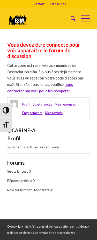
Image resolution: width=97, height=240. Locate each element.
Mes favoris (54, 113)
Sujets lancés (42, 104)
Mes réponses (65, 104)
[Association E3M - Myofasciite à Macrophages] (40, 18)
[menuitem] (39, 4)
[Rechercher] (70, 18)
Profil (26, 104)
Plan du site (58, 3)
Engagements (32, 113)
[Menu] (83, 18)
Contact (39, 3)
